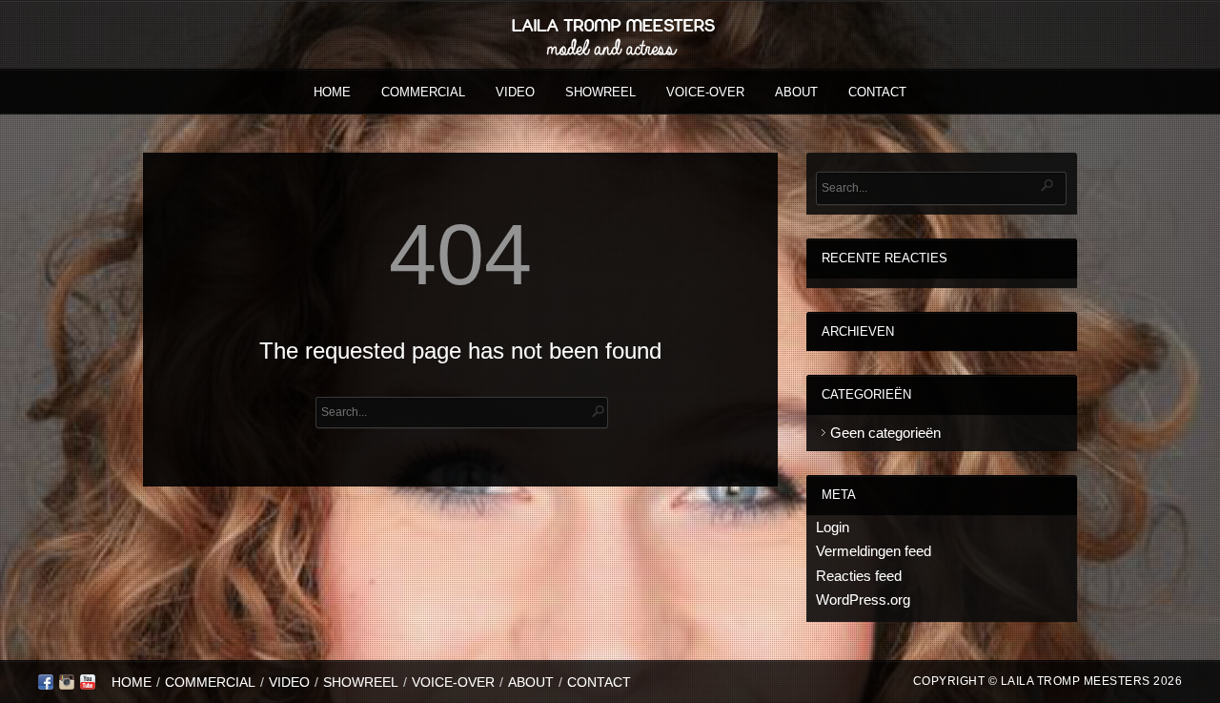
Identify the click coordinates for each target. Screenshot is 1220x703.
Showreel (600, 92)
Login (832, 527)
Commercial (423, 92)
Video (515, 92)
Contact (877, 92)
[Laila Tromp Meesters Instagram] (66, 685)
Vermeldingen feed (873, 551)
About (796, 92)
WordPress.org (863, 599)
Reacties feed (859, 576)
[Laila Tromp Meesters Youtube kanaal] (87, 685)
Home (332, 92)
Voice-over (705, 92)
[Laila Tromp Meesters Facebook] (45, 685)
